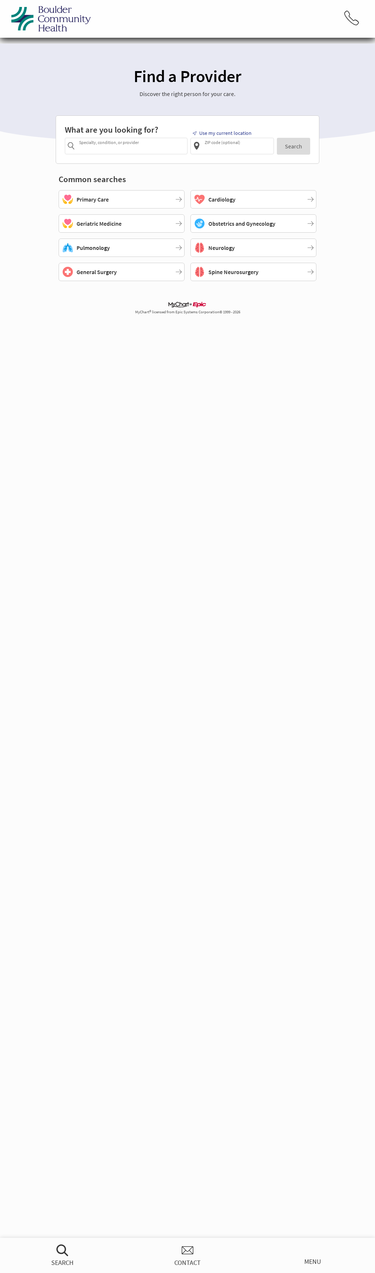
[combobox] (132, 146)
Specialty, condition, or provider (109, 142)
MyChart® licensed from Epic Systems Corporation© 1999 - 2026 (187, 312)
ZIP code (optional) (222, 142)
